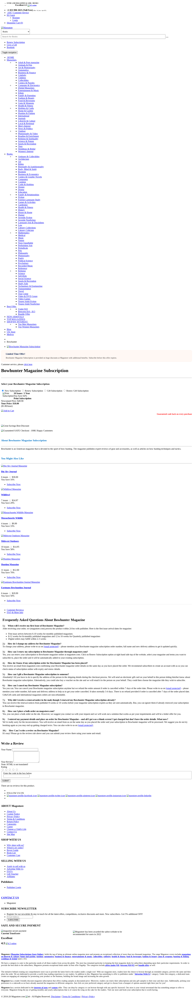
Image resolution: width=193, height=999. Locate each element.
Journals (21, 118)
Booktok (11, 47)
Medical (21, 235)
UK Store (11, 332)
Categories (11, 824)
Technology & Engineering (30, 286)
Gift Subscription (54, 391)
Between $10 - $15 (26, 311)
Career (10, 826)
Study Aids (23, 283)
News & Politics (25, 128)
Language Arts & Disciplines (31, 222)
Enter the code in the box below (17, 773)
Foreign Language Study (29, 200)
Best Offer (12, 306)
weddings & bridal (9, 959)
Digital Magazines (26, 88)
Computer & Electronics (29, 85)
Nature (21, 240)
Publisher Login (14, 887)
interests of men (41, 988)
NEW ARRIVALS (15, 316)
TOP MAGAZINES (16, 319)
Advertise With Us (15, 869)
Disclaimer (56, 996)
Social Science (24, 278)
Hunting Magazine (10, 564)
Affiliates (11, 876)
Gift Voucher (12, 874)
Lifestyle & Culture (26, 121)
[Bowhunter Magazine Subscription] (23, 346)
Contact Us (12, 832)
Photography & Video (28, 133)
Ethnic (21, 93)
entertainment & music (82, 957)
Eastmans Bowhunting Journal (16, 587)
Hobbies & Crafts (26, 108)
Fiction (21, 197)
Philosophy (23, 253)
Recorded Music (25, 266)
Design (21, 187)
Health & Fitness (25, 105)
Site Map (11, 834)
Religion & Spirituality (28, 139)
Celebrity (22, 75)
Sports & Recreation (27, 144)
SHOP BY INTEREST (17, 322)
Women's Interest (25, 151)
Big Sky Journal (9, 471)
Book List (11, 853)
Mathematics (23, 233)
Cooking (22, 182)
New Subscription (12, 391)
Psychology (23, 263)
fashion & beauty (149, 957)
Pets (20, 250)
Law (20, 225)
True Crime (23, 294)
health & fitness (118, 957)
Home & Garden (25, 111)
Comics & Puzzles (26, 83)
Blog (9, 329)
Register (16, 18)
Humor (21, 215)
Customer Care (13, 855)
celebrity (107, 957)
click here (28, 364)
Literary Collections (27, 227)
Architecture (23, 159)
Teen (20, 146)
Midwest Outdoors (10, 541)
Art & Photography (26, 67)
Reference (22, 268)
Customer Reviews (15, 610)
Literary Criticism (26, 230)
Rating (4, 767)
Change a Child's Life (16, 829)
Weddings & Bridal (26, 149)
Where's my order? (15, 848)
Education (22, 192)
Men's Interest (24, 126)
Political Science (25, 261)
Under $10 (23, 309)
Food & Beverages (26, 100)
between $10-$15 (127, 965)
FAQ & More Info (15, 612)
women (55, 988)
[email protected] (51, 646)
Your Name (6, 749)
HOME (10, 57)
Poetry (21, 258)
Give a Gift (12, 45)
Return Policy (13, 821)
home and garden (27, 957)
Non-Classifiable (25, 243)
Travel (21, 291)
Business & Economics (28, 174)
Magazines (12, 60)
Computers (23, 179)
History (21, 210)
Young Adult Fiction (27, 301)
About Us (11, 811)
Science (21, 273)
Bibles (21, 164)
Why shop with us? (15, 845)
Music (21, 238)
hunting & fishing (181, 957)
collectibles (97, 957)
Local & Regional (26, 123)
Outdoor (22, 131)
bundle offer (143, 965)
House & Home (25, 212)
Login (15, 20)
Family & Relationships (28, 194)
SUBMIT (5, 781)
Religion (22, 271)
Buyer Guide (12, 850)
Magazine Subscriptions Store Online (27, 954)
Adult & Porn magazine (28, 62)
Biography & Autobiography (31, 166)
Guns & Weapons (26, 103)
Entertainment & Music (28, 90)
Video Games (24, 299)
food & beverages (133, 957)
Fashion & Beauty (26, 98)
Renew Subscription (16, 42)
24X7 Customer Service (18, 12)
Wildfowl (5, 494)
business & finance (63, 957)
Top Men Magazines (27, 324)
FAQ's (10, 871)
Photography (24, 255)
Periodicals (23, 248)
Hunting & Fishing (26, 113)
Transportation (24, 288)
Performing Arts (25, 245)
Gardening (23, 205)
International (23, 116)
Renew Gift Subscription (77, 391)
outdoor (39, 957)
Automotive (23, 70)
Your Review (7, 762)
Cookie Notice (13, 814)
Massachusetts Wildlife (12, 518)
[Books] (167, 37)
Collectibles (23, 80)
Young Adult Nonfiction (29, 304)
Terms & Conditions (16, 819)
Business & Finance (27, 72)
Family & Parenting (27, 95)
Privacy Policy (13, 816)
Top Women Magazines (28, 327)
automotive (49, 957)
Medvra (10, 334)
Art (19, 161)
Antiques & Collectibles (28, 156)
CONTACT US (10, 897)
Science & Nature (26, 141)
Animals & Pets (25, 65)
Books (10, 154)
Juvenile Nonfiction (27, 220)
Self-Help (22, 276)
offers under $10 (112, 965)
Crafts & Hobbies (26, 184)
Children (22, 78)
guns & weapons (165, 957)
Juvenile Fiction (25, 217)
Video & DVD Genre (27, 296)
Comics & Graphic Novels (30, 177)
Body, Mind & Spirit (27, 169)
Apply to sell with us (16, 866)
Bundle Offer (24, 314)
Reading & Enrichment (28, 136)
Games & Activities (26, 202)
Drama (21, 189)
